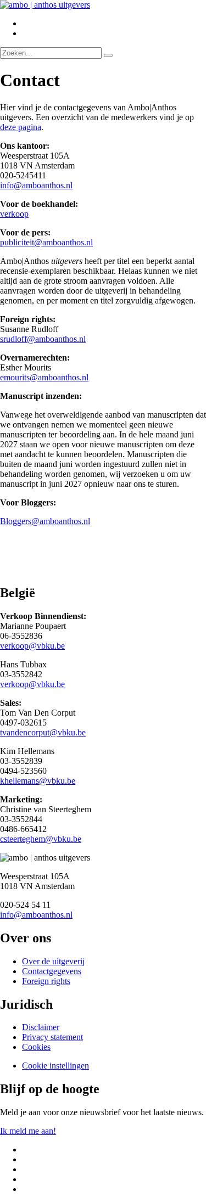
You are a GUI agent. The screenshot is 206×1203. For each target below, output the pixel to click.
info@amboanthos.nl (36, 185)
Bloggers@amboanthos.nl (45, 521)
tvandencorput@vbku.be (43, 732)
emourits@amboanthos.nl (44, 377)
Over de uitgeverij (53, 961)
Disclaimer (40, 1027)
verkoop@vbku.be (32, 645)
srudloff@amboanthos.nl (43, 339)
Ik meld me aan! (28, 1130)
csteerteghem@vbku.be (40, 839)
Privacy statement (52, 1037)
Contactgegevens (51, 971)
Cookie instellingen (55, 1065)
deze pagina (20, 127)
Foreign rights (46, 981)
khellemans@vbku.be (37, 780)
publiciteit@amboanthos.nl (46, 242)
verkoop (14, 213)
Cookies (36, 1047)
